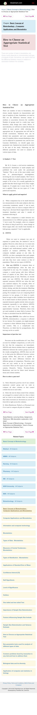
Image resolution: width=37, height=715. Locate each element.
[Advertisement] (18, 81)
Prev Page (8, 16)
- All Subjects (8, 479)
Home (3, 9)
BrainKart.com (16, 3)
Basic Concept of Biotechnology (19, 9)
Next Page (28, 16)
